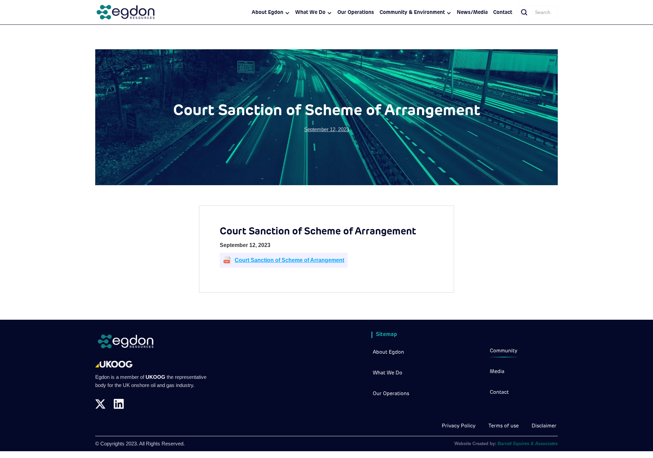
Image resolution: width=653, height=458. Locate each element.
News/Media (472, 12)
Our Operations (355, 12)
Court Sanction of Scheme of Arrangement (289, 260)
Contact (502, 12)
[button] (270, 12)
